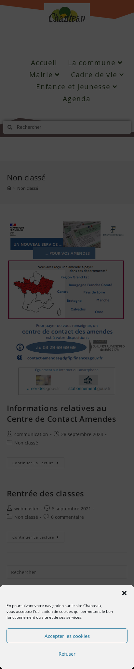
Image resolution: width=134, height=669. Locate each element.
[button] (124, 593)
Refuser (67, 654)
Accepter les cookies (67, 636)
